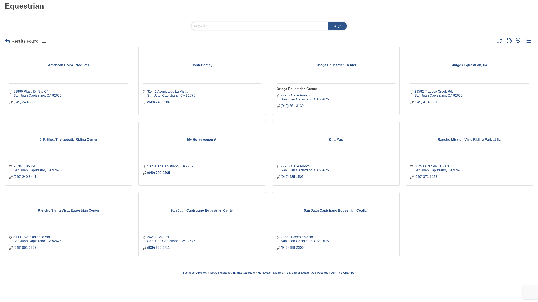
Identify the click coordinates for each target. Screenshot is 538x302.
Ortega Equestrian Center (297, 89)
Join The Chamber (343, 272)
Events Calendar (244, 272)
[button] (7, 41)
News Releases (220, 272)
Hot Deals (264, 272)
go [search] (339, 26)
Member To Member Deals (291, 272)
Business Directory (195, 272)
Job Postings (319, 272)
